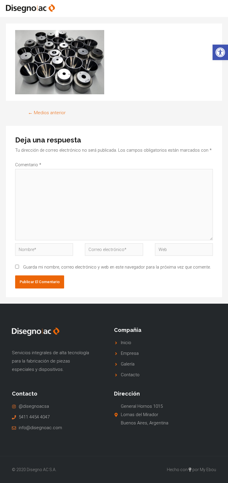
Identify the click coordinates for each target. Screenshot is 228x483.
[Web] (184, 250)
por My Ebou (204, 469)
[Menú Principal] (214, 8)
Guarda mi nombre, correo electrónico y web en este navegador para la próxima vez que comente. (117, 267)
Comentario (28, 164)
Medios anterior (47, 112)
